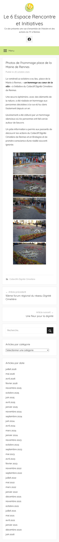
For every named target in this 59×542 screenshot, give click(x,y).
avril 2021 (10, 520)
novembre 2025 (14, 388)
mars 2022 (11, 487)
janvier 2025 (12, 407)
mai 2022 (10, 482)
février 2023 (11, 463)
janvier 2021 (11, 525)
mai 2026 (10, 374)
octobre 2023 (12, 444)
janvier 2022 (12, 492)
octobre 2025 (12, 392)
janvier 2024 (12, 435)
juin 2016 (10, 534)
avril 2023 (10, 459)
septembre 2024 (14, 416)
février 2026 (12, 383)
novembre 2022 (13, 468)
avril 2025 (10, 402)
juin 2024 (10, 421)
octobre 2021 (12, 506)
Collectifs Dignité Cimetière (22, 279)
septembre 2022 (14, 473)
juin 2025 (10, 397)
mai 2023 (10, 454)
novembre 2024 (14, 411)
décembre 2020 (14, 529)
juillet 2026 (11, 369)
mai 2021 (10, 515)
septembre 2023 (14, 449)
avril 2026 (10, 378)
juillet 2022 (11, 477)
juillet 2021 (11, 510)
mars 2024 (11, 430)
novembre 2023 (14, 440)
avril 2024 (10, 425)
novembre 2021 (13, 501)
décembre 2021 (13, 496)
